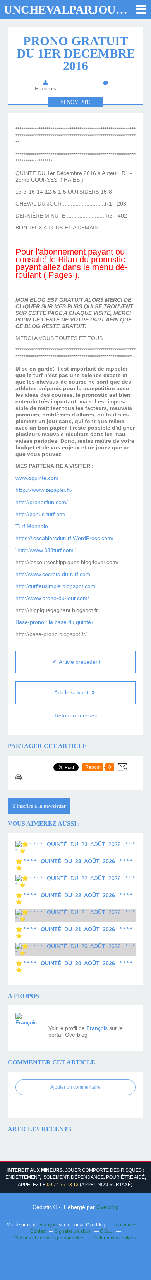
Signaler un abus (73, 1231)
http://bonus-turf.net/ (40, 514)
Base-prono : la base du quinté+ (54, 622)
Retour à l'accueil (76, 715)
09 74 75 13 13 (63, 1184)
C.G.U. (107, 1231)
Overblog (107, 1207)
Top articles (125, 1224)
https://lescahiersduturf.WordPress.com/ (64, 538)
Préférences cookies (114, 1238)
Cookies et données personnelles (49, 1238)
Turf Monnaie (31, 526)
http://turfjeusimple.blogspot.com (55, 586)
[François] (29, 1026)
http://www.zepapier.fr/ (44, 490)
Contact (38, 1231)
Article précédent (79, 662)
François (97, 1028)
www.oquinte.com (36, 478)
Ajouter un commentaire (75, 1087)
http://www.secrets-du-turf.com (52, 574)
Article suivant (72, 692)
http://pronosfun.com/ (41, 502)
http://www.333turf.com (45, 550)
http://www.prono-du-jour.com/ (52, 598)
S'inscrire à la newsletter (39, 806)
